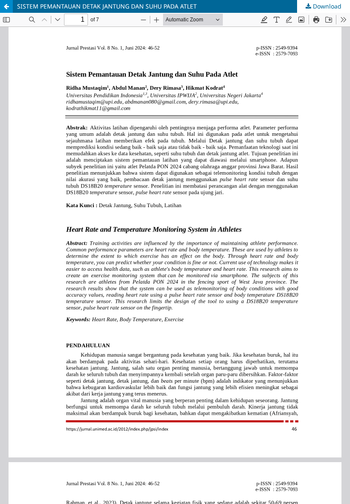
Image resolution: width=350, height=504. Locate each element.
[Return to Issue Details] (6, 6)
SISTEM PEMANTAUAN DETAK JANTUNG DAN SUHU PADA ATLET (107, 6)
